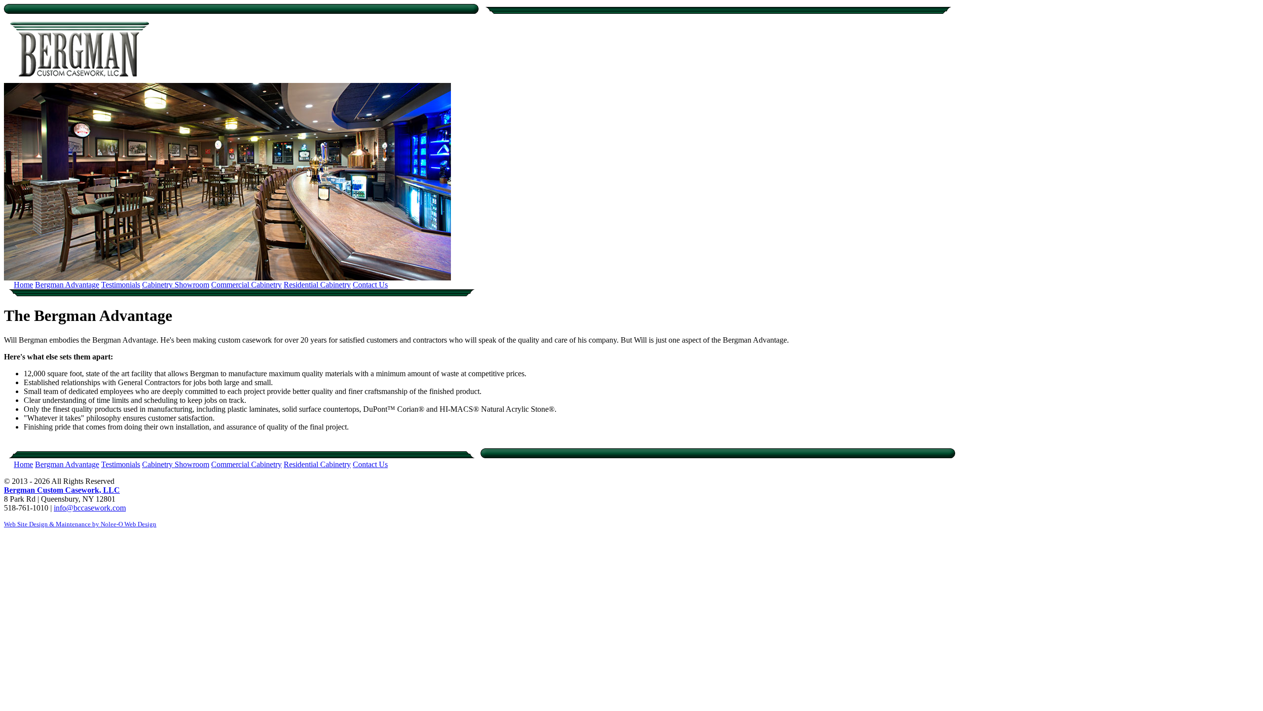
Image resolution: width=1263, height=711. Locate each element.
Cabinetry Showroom (175, 284)
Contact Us (370, 284)
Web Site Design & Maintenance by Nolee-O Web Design (80, 524)
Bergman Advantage (67, 284)
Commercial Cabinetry (246, 284)
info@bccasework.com (90, 508)
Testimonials (120, 284)
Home (23, 284)
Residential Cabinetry (317, 284)
